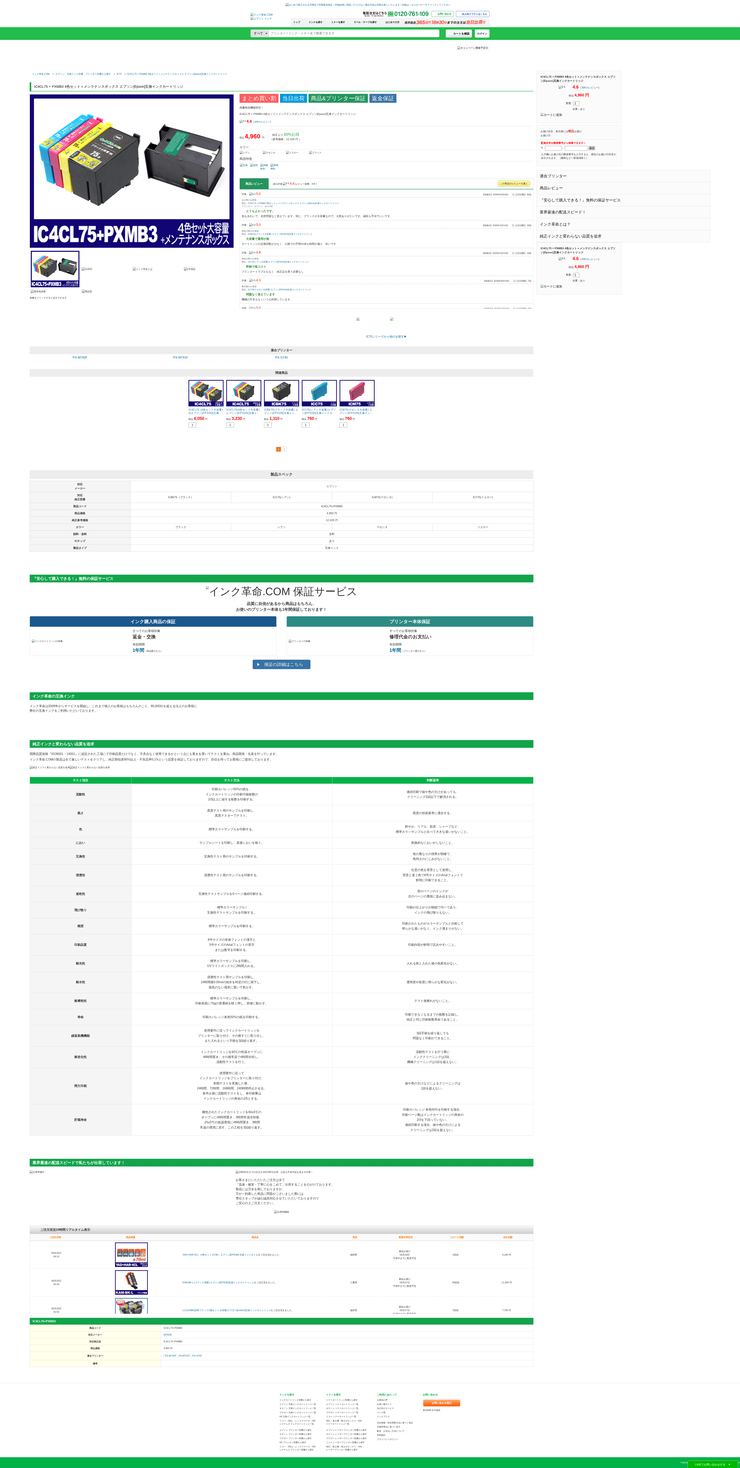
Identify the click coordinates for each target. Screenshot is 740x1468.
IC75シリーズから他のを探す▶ (386, 336)
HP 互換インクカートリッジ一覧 (294, 1416)
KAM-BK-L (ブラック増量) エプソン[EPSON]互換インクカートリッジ (218, 1282)
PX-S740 (281, 357)
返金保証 (383, 98)
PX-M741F (180, 357)
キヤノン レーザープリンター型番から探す (346, 1434)
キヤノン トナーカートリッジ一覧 (342, 1408)
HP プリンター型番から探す (292, 1442)
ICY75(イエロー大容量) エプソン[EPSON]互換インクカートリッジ (279, 289)
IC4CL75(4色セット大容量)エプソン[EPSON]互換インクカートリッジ (243, 413)
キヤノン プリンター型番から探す (295, 1434)
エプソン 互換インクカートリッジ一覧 (297, 1404)
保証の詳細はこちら (283, 664)
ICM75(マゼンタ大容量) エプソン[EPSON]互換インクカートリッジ (356, 413)
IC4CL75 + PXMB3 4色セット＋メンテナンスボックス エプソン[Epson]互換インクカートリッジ (177, 74)
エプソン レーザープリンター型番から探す (346, 1430)
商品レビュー (551, 188)
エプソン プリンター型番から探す (295, 1430)
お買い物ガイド (384, 1404)
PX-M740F (80, 357)
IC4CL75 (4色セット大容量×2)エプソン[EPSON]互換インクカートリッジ (206, 413)
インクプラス (383, 1416)
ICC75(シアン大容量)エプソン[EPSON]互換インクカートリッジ (278, 262)
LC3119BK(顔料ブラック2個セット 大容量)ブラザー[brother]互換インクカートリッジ (226, 1310)
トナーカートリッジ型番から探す (342, 1400)
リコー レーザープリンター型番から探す (345, 1442)
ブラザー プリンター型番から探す (295, 1438)
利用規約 (381, 1435)
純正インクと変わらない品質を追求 (570, 236)
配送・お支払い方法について (390, 1431)
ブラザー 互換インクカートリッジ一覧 (297, 1412)
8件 (314, 184)
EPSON (168, 1334)
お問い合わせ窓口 (442, 1402)
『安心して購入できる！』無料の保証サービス (580, 200)
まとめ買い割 (259, 98)
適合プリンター (553, 176)
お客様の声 (382, 1400)
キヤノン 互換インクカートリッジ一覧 (297, 1408)
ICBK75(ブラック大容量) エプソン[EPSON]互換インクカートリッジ (280, 234)
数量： (570, 103)
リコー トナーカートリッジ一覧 (341, 1416)
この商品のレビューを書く (514, 183)
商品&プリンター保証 (338, 98)
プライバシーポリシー (387, 1439)
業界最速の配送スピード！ (563, 212)
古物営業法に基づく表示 (388, 1427)
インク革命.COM (41, 74)
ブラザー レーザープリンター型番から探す (346, 1438)
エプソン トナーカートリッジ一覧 (342, 1404)
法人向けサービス (385, 1408)
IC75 (119, 74)
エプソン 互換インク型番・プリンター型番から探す (83, 74)
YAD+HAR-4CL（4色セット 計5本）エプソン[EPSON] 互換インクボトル (220, 1254)
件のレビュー (590, 87)
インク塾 (381, 1412)
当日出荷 (293, 98)
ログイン (482, 33)
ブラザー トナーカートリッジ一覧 (342, 1412)
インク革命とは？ (555, 224)
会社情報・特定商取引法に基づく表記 (395, 1423)
